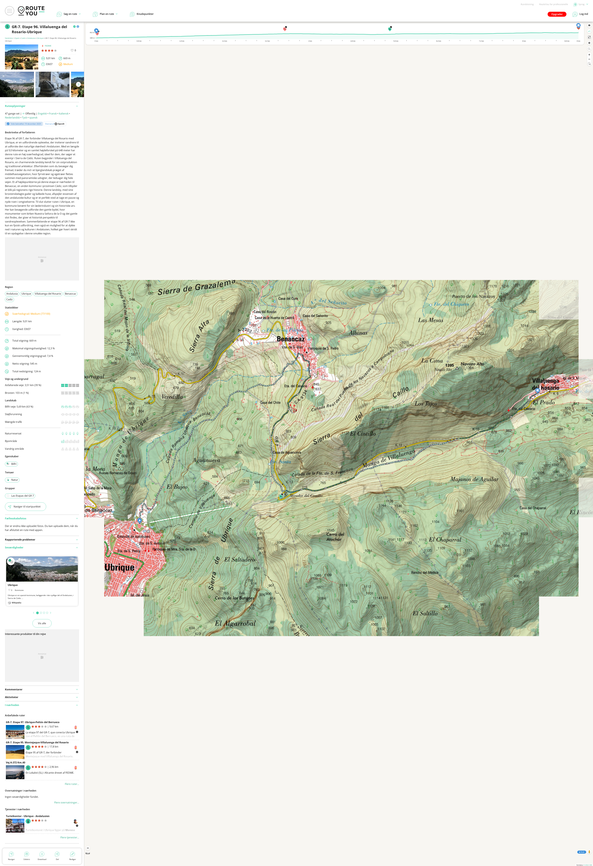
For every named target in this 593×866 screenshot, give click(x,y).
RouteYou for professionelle (553, 4)
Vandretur (9, 38)
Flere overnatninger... (66, 802)
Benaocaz (70, 293)
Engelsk (42, 113)
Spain (17, 38)
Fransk (53, 113)
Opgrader (557, 14)
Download (42, 859)
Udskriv (26, 859)
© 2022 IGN (587, 865)
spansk (33, 117)
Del (57, 859)
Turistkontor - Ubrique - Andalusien (28, 816)
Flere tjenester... (69, 837)
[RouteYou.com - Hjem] (31, 10)
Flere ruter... (72, 784)
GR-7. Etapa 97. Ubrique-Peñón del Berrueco (32, 722)
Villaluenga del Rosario (48, 293)
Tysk (24, 117)
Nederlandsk (12, 117)
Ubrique (40, 38)
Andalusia (31, 38)
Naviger (11, 859)
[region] (338, 444)
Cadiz (23, 38)
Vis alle (42, 623)
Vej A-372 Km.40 (15, 762)
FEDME (48, 45)
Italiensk (63, 113)
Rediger (72, 859)
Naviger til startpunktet (27, 506)
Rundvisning (527, 4)
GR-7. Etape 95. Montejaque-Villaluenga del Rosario (37, 742)
